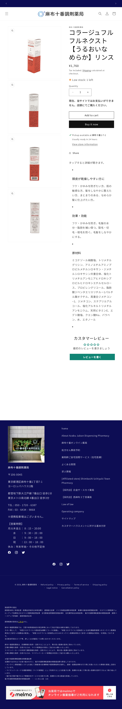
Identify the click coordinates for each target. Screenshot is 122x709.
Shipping (86, 70)
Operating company (73, 511)
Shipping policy (100, 584)
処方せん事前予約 (71, 450)
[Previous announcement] (6, 3)
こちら (20, 621)
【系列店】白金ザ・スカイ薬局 (78, 489)
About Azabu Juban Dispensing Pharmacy (85, 435)
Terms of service (81, 584)
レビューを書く (92, 357)
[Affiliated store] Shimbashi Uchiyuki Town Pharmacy (86, 480)
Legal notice (52, 587)
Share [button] (76, 153)
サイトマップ (69, 518)
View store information (85, 144)
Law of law (68, 504)
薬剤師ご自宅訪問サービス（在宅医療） (82, 457)
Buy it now (91, 124)
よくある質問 (69, 464)
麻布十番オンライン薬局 (74, 442)
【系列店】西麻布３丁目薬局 (77, 497)
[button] (6, 13)
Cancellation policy (70, 587)
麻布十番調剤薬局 (29, 584)
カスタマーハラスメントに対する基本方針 (84, 525)
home (65, 428)
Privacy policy (63, 584)
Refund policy (47, 584)
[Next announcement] (115, 3)
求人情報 (66, 471)
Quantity (73, 85)
